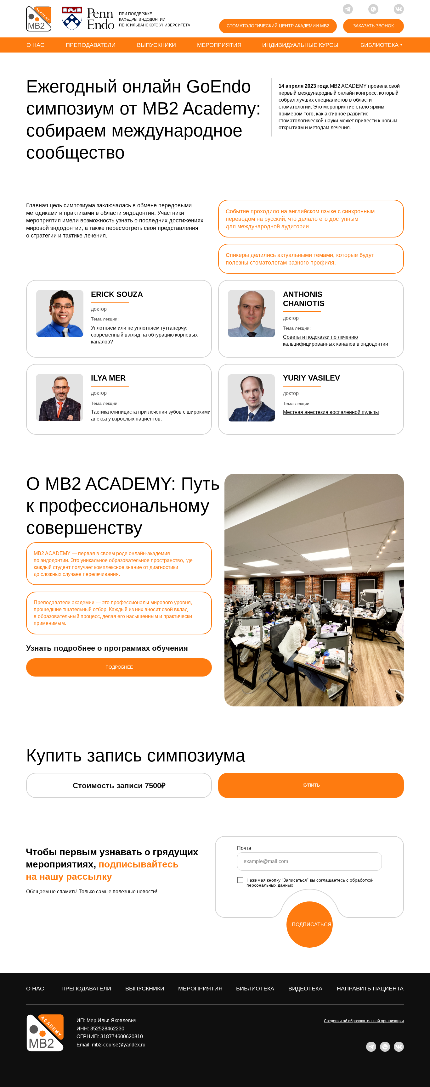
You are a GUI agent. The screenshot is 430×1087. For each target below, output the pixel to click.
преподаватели (86, 988)
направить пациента (370, 988)
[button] (373, 26)
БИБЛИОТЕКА (255, 988)
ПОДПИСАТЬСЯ (311, 924)
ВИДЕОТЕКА (305, 988)
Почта (244, 848)
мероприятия (200, 988)
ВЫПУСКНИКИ (144, 988)
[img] (38, 18)
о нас (35, 988)
